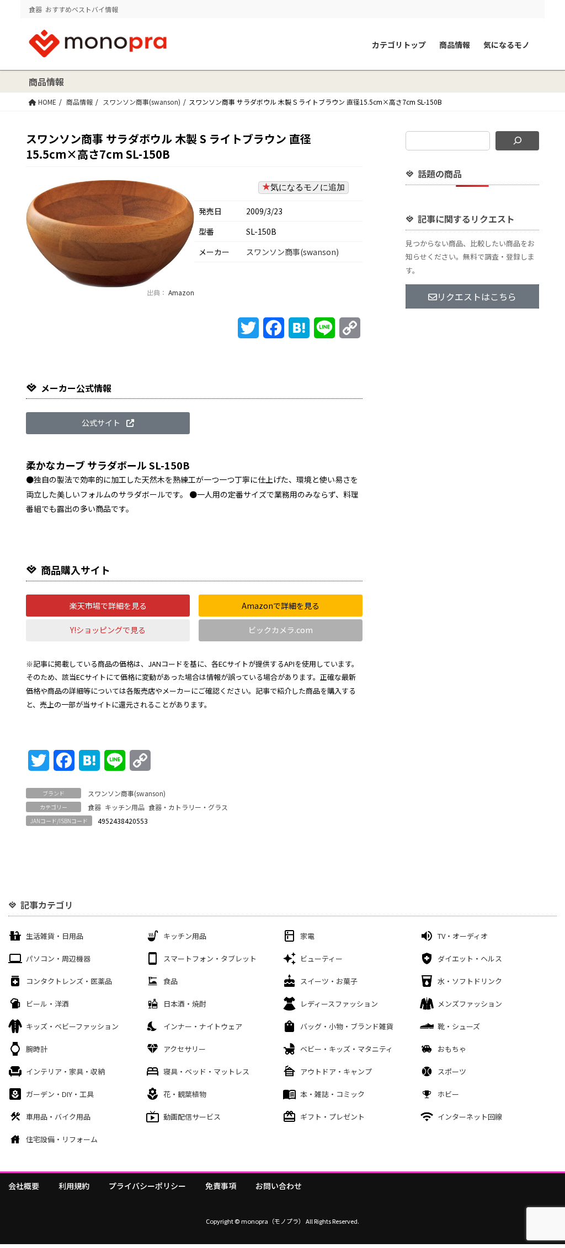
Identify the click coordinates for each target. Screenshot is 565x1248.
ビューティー (321, 958)
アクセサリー (184, 1049)
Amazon (180, 292)
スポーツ (452, 1071)
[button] (108, 423)
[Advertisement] (472, 494)
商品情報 (454, 44)
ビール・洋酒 (47, 1003)
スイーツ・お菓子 (329, 981)
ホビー (448, 1094)
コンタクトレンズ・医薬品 (69, 981)
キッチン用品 (125, 807)
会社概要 (23, 1185)
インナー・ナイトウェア (202, 1026)
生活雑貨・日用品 (54, 936)
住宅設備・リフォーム (62, 1139)
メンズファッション (470, 1003)
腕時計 (36, 1049)
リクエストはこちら (476, 296)
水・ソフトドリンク (470, 981)
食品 (170, 981)
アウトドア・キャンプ (336, 1071)
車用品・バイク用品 (58, 1116)
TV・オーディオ (463, 936)
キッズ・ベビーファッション (72, 1026)
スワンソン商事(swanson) (141, 101)
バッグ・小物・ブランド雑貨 (346, 1026)
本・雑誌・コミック (332, 1094)
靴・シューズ (459, 1026)
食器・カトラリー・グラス (188, 807)
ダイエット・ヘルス (470, 958)
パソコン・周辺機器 (58, 958)
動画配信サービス (192, 1116)
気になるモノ (506, 44)
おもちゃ (452, 1049)
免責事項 (220, 1185)
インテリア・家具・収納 (65, 1071)
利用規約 (73, 1185)
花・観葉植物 (184, 1094)
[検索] (517, 140)
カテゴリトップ (399, 44)
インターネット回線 (470, 1116)
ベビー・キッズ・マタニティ (346, 1049)
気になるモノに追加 (307, 187)
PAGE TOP (542, 1200)
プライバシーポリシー (147, 1185)
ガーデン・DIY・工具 (60, 1094)
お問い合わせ (278, 1185)
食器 (94, 807)
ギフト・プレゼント (332, 1116)
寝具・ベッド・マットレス (206, 1071)
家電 (307, 936)
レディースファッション (339, 1003)
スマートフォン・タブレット (210, 958)
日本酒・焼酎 (184, 1003)
